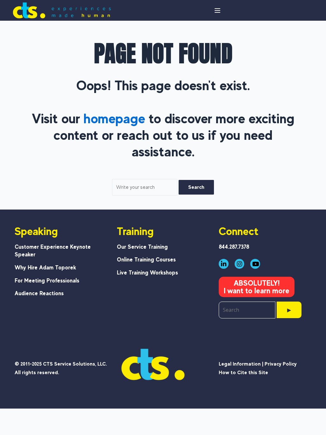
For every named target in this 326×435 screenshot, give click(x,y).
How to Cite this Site (243, 372)
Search (196, 187)
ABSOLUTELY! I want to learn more (256, 287)
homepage (114, 118)
